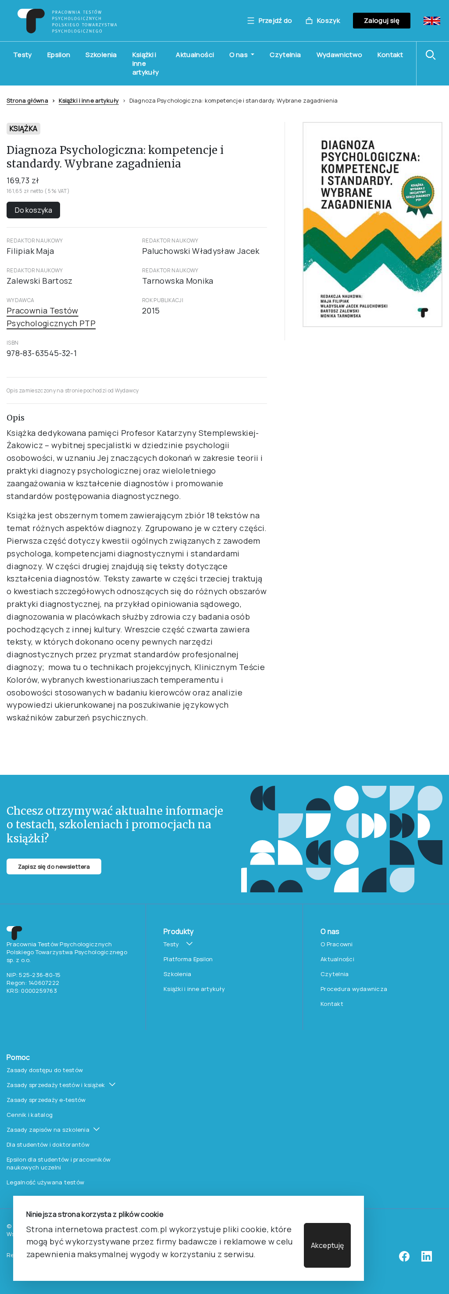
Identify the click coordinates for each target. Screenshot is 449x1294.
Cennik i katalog (30, 1115)
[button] (432, 55)
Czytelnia (285, 54)
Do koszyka (33, 210)
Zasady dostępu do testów (45, 1070)
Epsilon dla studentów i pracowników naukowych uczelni (58, 1163)
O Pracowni (337, 944)
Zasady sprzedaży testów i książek (56, 1085)
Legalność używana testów (45, 1182)
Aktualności (195, 54)
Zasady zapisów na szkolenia (48, 1130)
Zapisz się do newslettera (54, 866)
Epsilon (59, 54)
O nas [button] (239, 54)
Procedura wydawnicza (354, 989)
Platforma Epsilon (188, 959)
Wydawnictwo (340, 54)
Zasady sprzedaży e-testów (46, 1100)
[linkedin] (426, 1259)
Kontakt (390, 54)
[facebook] (404, 1259)
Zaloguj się (381, 20)
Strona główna (27, 100)
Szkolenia (101, 54)
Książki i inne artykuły (145, 63)
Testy (22, 54)
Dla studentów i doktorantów (48, 1144)
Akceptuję (327, 1245)
